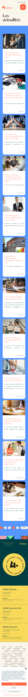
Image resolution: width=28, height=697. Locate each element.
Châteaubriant (16, 650)
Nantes (22, 658)
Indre (9, 653)
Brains (24, 648)
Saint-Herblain (14, 666)
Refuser (14, 687)
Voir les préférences (14, 691)
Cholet (24, 650)
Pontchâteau (8, 661)
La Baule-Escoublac (17, 653)
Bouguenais (17, 648)
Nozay (16, 659)
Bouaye (9, 648)
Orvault (22, 659)
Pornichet (22, 661)
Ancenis (4, 646)
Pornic (15, 661)
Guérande (20, 651)
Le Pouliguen (13, 656)
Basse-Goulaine (19, 646)
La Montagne (18, 655)
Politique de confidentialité (8, 694)
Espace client (20, 2)
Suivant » (24, 527)
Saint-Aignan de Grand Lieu (16, 663)
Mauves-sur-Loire (14, 658)
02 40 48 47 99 (6, 596)
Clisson (6, 651)
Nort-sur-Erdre (8, 659)
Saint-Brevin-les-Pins (10, 664)
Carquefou (7, 650)
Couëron (13, 651)
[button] (26, 668)
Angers (10, 646)
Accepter (14, 684)
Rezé (6, 663)
